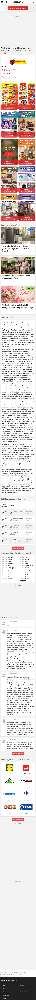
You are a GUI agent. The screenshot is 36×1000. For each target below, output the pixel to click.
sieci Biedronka (13, 499)
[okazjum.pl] (18, 2)
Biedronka (3, 974)
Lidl (4, 985)
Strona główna (4, 972)
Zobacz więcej (18, 548)
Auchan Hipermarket (26, 992)
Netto (21, 989)
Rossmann (6, 992)
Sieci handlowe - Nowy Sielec (19, 972)
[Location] (6, 2)
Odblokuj (9, 154)
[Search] (33, 2)
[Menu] (2, 2)
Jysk (4, 998)
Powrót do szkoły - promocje (17, 8)
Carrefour (6, 995)
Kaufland (22, 985)
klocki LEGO (30, 373)
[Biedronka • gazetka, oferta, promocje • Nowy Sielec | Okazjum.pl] (18, 61)
